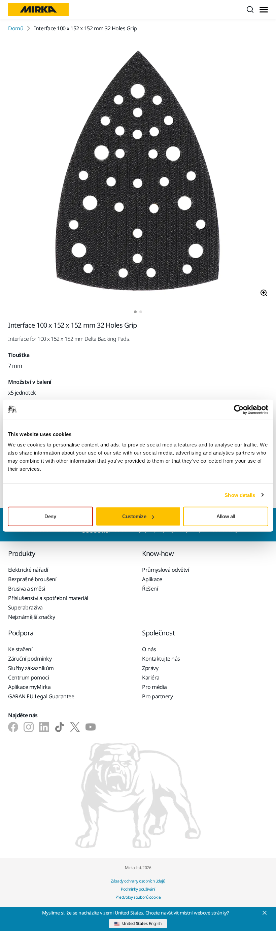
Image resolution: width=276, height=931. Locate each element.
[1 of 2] (135, 311)
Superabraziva (25, 607)
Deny (50, 516)
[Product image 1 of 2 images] (138, 171)
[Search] (250, 9)
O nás (149, 649)
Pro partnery (157, 696)
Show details (240, 495)
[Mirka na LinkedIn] (44, 727)
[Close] (264, 912)
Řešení (150, 588)
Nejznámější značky (31, 617)
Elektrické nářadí (28, 569)
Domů (15, 28)
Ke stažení (20, 649)
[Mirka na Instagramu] (29, 727)
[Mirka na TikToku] (60, 727)
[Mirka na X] (75, 727)
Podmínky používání (138, 889)
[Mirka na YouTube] (90, 727)
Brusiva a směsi (26, 588)
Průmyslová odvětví (165, 569)
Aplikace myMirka (29, 687)
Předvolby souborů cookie (138, 897)
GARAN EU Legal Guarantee (41, 696)
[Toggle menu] (264, 9)
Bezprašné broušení (32, 579)
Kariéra (151, 677)
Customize (134, 516)
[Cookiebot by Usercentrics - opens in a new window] (238, 409)
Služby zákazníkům (31, 668)
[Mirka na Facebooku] (13, 727)
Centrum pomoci (28, 677)
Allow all (225, 516)
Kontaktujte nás (161, 658)
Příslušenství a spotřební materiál (48, 598)
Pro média (154, 687)
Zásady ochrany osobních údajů (138, 881)
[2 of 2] (140, 311)
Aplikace (152, 579)
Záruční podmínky (29, 658)
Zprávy (150, 668)
